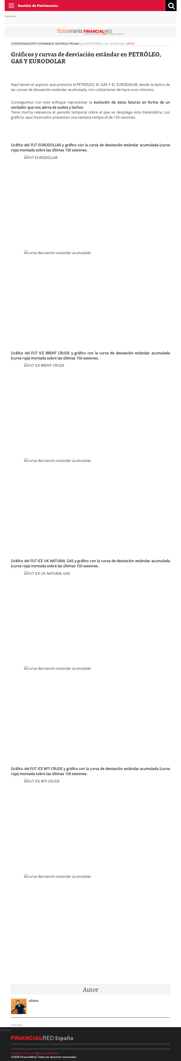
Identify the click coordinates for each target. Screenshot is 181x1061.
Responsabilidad (48, 1053)
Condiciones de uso (23, 1053)
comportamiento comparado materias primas (45, 43)
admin (130, 43)
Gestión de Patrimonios (38, 5)
